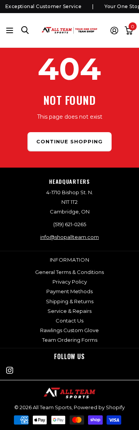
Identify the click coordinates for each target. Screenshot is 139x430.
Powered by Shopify (99, 407)
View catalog (10, 30)
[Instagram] (9, 370)
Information (70, 260)
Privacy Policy (70, 282)
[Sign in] (114, 30)
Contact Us (69, 320)
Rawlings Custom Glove (69, 330)
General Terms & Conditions (69, 272)
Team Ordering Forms (69, 340)
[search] (25, 30)
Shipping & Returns (69, 301)
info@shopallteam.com (69, 237)
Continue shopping (69, 141)
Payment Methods (69, 291)
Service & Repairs (69, 311)
